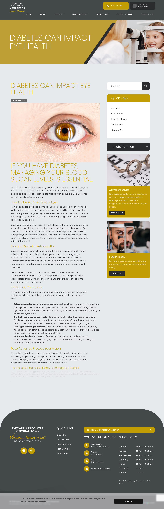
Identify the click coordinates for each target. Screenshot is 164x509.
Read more (116, 213)
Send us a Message (100, 469)
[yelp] (31, 450)
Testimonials (117, 124)
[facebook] (23, 450)
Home (29, 14)
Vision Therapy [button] (80, 14)
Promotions (102, 14)
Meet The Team (119, 119)
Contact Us (147, 14)
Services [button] (58, 14)
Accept (128, 501)
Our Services (117, 113)
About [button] (42, 14)
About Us (115, 108)
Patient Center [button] (124, 14)
